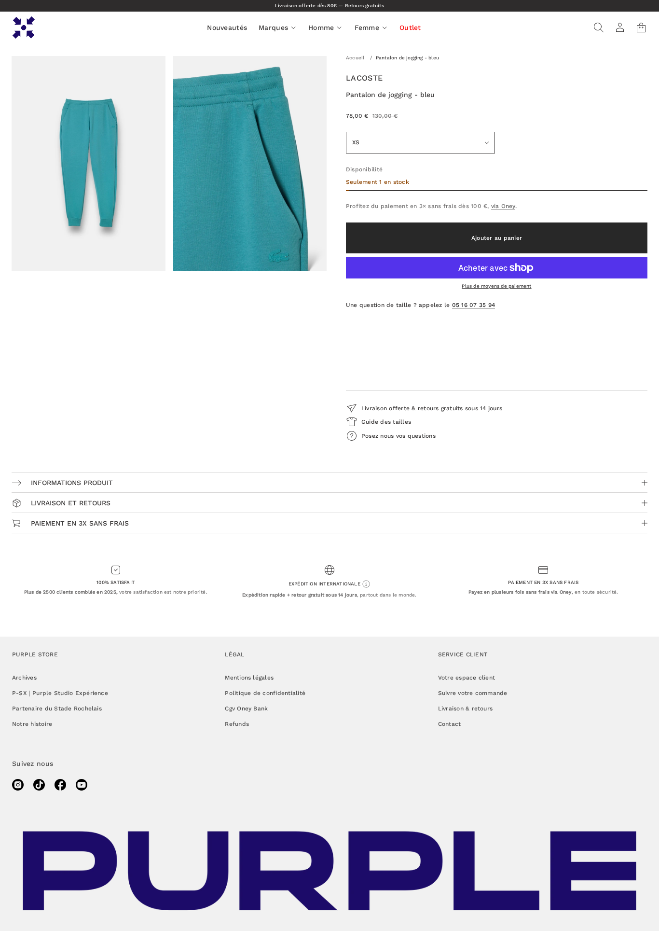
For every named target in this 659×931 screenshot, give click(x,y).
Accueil (355, 57)
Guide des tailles (386, 421)
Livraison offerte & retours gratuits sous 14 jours (431, 408)
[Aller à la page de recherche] (598, 27)
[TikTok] (39, 784)
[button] (598, 27)
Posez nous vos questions (398, 435)
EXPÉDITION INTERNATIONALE (325, 583)
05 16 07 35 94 (473, 305)
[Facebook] (60, 784)
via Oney (503, 206)
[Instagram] (17, 784)
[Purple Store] (23, 27)
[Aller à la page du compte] (620, 27)
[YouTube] (81, 784)
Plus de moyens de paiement (496, 286)
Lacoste (364, 78)
